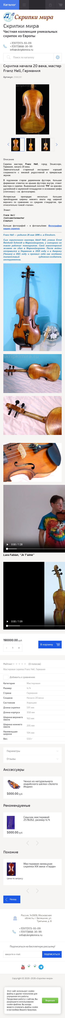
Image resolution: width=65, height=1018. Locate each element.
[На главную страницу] (28, 17)
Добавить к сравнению (22, 677)
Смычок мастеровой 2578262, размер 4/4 (37, 819)
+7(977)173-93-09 (20, 43)
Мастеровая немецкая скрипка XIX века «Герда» (40, 865)
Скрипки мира (21, 26)
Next (56, 144)
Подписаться (52, 954)
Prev (8, 144)
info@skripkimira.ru (21, 49)
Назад (13, 899)
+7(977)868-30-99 (21, 46)
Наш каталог (9, 5)
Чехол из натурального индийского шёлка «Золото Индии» (41, 784)
